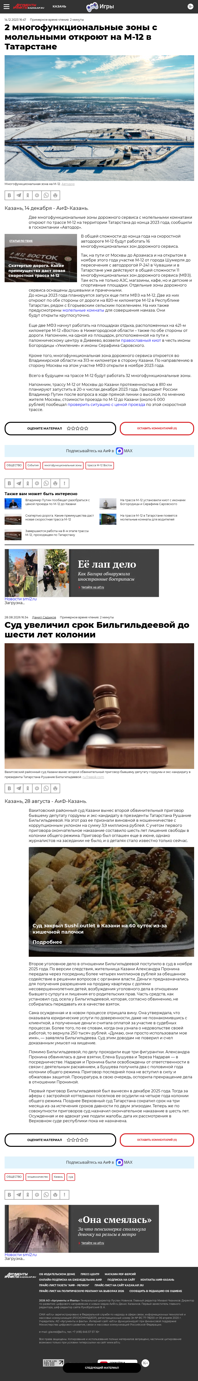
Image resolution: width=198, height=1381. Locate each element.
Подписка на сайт (121, 1279)
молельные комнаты (83, 310)
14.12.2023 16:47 (15, 19)
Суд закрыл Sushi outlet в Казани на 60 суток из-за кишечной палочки (100, 929)
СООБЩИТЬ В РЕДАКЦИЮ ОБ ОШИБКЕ (155, 1291)
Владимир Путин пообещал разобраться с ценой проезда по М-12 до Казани (57, 502)
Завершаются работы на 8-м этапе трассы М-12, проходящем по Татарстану (57, 533)
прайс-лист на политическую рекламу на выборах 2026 (81, 1291)
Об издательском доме (57, 1274)
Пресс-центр (90, 1274)
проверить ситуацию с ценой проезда (106, 404)
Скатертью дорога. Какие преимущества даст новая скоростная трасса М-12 (59, 517)
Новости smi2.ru (21, 599)
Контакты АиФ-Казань (157, 1279)
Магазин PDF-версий (120, 1274)
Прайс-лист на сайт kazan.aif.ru (119, 1285)
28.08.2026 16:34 (16, 617)
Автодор (68, 184)
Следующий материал (102, 1367)
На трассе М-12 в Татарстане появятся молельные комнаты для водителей (148, 517)
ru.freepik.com (93, 777)
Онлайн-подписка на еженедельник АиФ (70, 1279)
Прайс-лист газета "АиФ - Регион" (64, 1285)
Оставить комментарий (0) (157, 428)
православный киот (141, 340)
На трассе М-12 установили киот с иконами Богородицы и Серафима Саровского (152, 502)
